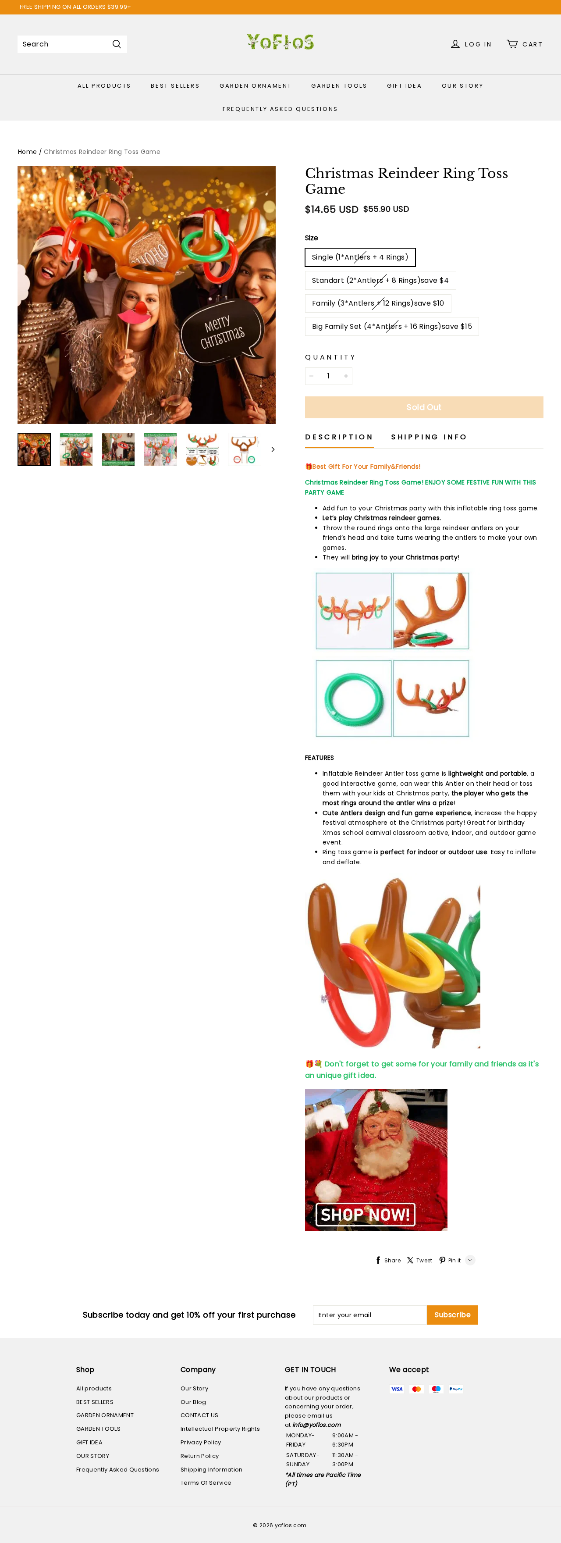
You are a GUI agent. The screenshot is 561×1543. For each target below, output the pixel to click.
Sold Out (424, 407)
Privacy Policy (201, 1442)
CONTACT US (199, 1415)
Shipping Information (212, 1469)
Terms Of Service (206, 1483)
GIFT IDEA (404, 86)
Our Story (194, 1388)
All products (104, 86)
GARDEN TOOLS (339, 86)
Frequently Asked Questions (280, 109)
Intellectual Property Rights (220, 1429)
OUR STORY (462, 86)
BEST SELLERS (175, 86)
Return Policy (200, 1456)
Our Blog (193, 1402)
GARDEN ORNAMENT (256, 86)
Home (27, 151)
